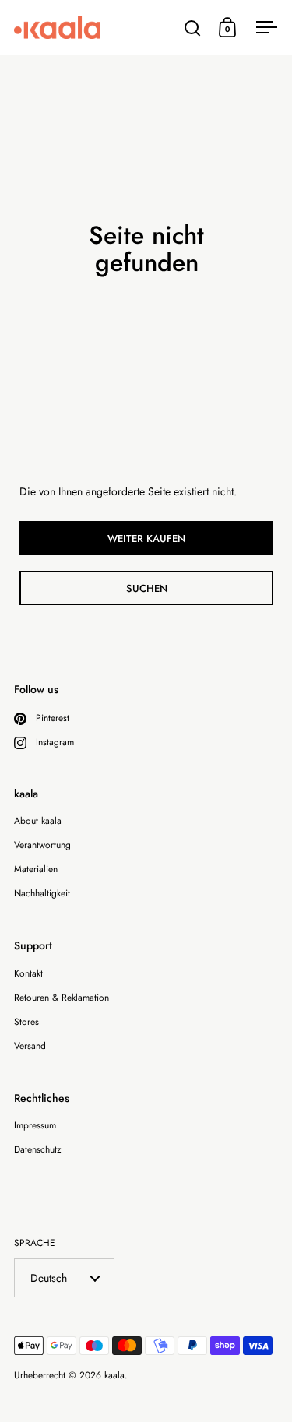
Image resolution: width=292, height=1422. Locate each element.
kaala (114, 1375)
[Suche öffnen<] (193, 27)
